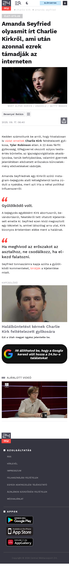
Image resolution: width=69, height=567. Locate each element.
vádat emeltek (14, 140)
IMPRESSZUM (14, 470)
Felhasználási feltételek (22, 477)
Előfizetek (50, 3)
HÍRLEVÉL (12, 463)
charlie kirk (23, 9)
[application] (34, 399)
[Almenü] (18, 3)
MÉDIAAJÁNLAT (15, 499)
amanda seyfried (45, 9)
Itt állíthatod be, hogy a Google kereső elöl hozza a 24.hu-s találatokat (39, 354)
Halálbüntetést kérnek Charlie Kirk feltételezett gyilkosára (31, 329)
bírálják (35, 268)
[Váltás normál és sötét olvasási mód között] (27, 3)
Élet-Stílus (12, 16)
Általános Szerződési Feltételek (27, 492)
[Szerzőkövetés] (28, 114)
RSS (9, 456)
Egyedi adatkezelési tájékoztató (27, 485)
